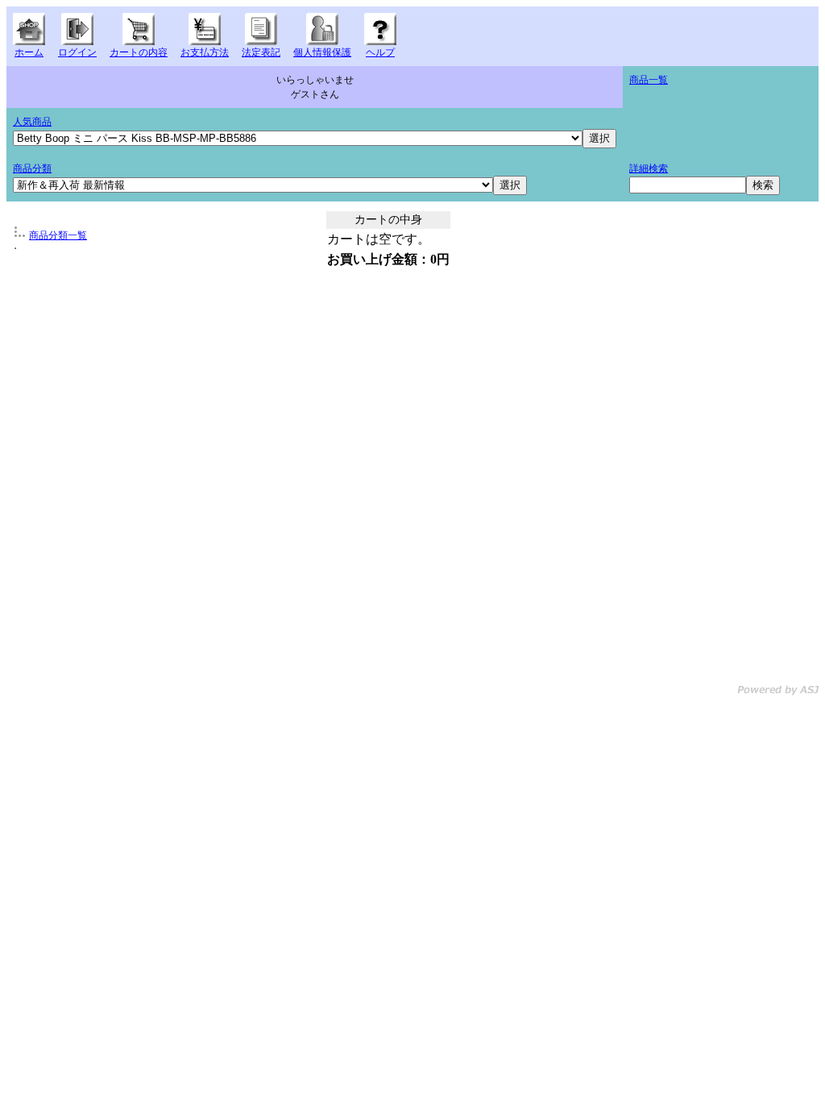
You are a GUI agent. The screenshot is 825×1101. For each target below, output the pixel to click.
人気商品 (32, 121)
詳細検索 (648, 168)
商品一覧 (648, 79)
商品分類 (32, 168)
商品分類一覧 (58, 235)
